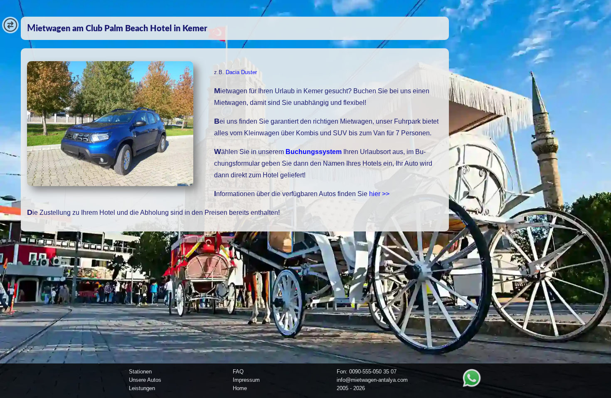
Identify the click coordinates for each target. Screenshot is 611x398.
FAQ (238, 371)
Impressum (246, 380)
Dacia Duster (241, 72)
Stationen (140, 371)
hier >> (379, 193)
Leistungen (142, 388)
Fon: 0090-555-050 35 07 (367, 371)
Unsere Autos (145, 380)
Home (240, 388)
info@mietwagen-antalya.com (372, 380)
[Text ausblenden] (10, 31)
